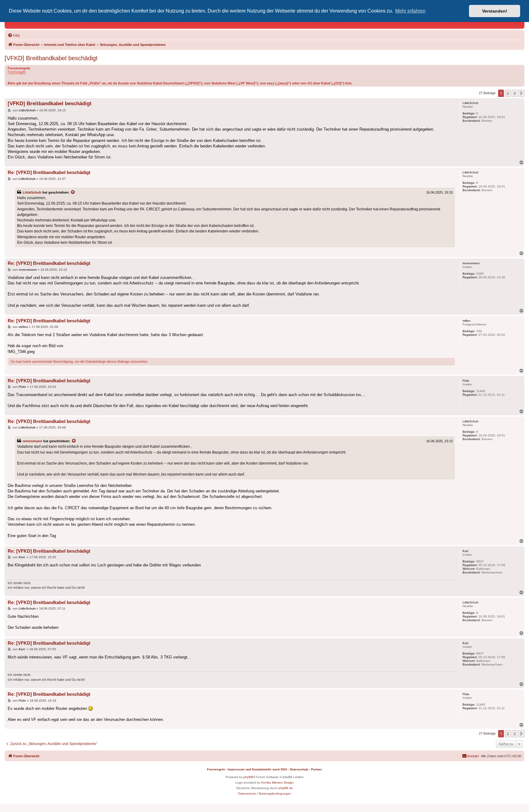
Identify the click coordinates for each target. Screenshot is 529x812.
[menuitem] (14, 35)
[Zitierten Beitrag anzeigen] (73, 192)
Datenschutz (299, 769)
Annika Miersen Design (277, 782)
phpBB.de (286, 788)
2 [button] (508, 93)
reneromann (32, 441)
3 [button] (514, 93)
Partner (316, 769)
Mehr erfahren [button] (410, 10)
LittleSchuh (32, 192)
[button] (521, 93)
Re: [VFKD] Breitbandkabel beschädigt (49, 172)
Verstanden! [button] (494, 11)
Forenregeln (17, 72)
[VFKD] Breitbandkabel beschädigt (51, 58)
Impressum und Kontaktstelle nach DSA (257, 769)
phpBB (248, 777)
